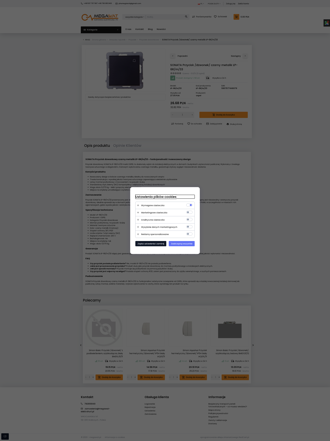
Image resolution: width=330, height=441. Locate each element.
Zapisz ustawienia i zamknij (151, 243)
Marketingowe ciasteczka (154, 212)
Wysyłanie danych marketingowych (159, 226)
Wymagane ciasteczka (152, 205)
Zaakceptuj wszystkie (181, 243)
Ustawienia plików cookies (155, 197)
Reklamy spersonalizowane (155, 234)
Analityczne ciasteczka (152, 219)
